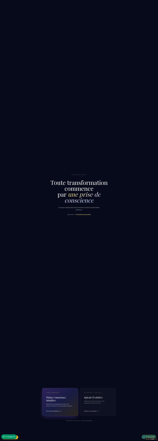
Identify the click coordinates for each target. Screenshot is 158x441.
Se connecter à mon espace (84, 214)
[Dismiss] (156, 439)
